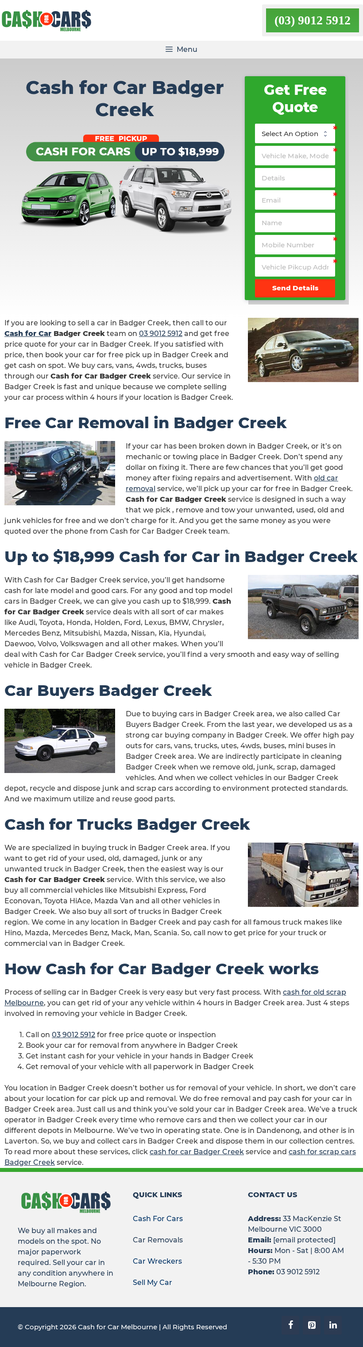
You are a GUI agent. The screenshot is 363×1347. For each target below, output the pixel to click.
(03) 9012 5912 (312, 20)
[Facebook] (290, 1325)
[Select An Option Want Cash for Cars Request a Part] (295, 133)
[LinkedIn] (333, 1325)
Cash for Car (27, 333)
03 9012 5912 (160, 333)
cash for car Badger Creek (197, 1152)
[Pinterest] (312, 1325)
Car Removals (158, 1240)
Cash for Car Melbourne (117, 1327)
